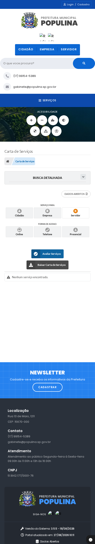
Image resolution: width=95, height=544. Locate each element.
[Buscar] (84, 63)
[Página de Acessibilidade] (57, 131)
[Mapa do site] (46, 131)
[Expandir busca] (83, 177)
